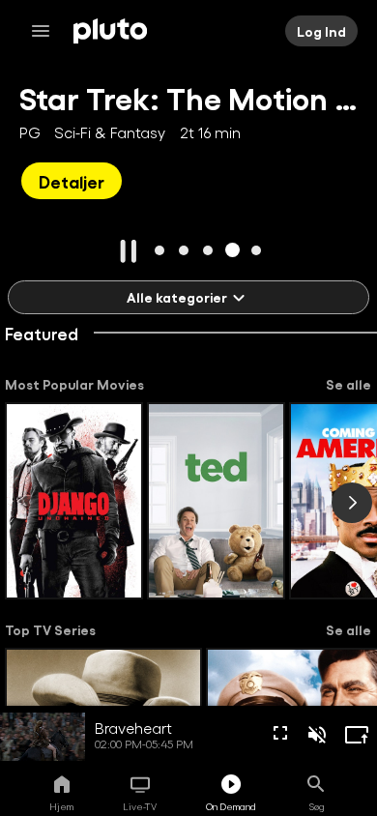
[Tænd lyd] (317, 734)
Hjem (61, 806)
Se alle (348, 384)
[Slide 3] (208, 250)
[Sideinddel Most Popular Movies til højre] (352, 502)
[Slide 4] (232, 250)
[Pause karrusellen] (128, 251)
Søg (316, 806)
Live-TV (140, 806)
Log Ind (321, 31)
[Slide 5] (257, 250)
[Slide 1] (160, 250)
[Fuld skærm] (280, 732)
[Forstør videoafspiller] (356, 734)
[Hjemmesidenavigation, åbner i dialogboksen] (46, 31)
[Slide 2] (184, 250)
